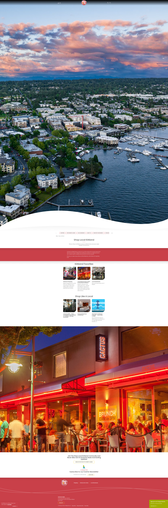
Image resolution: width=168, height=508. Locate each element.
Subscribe (91, 474)
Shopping (76, 483)
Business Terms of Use (80, 505)
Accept (14, 506)
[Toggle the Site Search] (107, 2)
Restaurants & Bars (84, 483)
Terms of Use (74, 505)
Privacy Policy (86, 505)
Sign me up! (153, 506)
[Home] (84, 2)
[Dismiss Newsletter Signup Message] (167, 501)
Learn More (9, 504)
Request (61, 503)
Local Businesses (94, 483)
